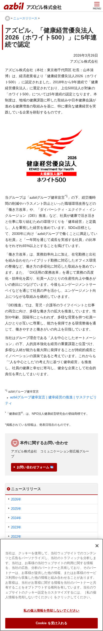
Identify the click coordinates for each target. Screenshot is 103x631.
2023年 (16, 527)
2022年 (16, 536)
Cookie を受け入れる (52, 623)
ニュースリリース (25, 18)
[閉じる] (97, 545)
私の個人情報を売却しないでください (51, 610)
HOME (7, 18)
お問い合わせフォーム (33, 467)
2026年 (16, 499)
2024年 (16, 518)
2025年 (16, 509)
